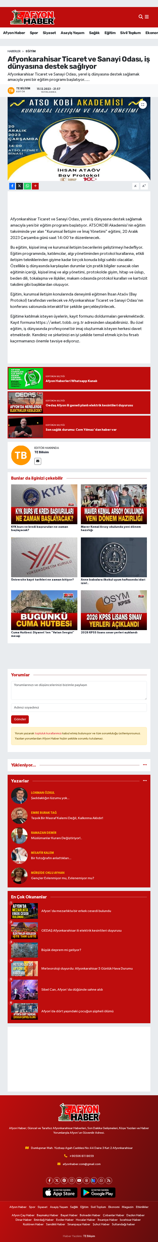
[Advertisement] (79, 1059)
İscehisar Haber (130, 1219)
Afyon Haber (14, 33)
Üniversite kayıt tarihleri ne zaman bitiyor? (42, 579)
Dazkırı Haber (136, 1215)
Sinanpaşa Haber (78, 1224)
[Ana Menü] (147, 17)
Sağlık (94, 33)
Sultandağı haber (123, 1224)
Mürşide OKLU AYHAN (47, 872)
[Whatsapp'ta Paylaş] (27, 186)
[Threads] (86, 1180)
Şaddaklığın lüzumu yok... (50, 798)
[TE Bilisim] (21, 455)
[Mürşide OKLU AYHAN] (19, 875)
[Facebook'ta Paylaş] (12, 186)
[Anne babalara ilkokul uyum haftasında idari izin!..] (114, 557)
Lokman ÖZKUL (43, 792)
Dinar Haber (24, 1219)
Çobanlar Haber (113, 1215)
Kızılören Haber (33, 1224)
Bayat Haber (69, 1215)
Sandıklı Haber (55, 1224)
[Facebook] (49, 1180)
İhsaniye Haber (108, 1219)
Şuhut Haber (101, 1224)
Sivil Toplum (130, 33)
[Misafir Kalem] (19, 855)
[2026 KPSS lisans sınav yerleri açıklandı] (114, 610)
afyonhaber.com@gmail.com (82, 1164)
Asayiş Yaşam (72, 33)
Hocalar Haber (85, 1219)
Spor (34, 33)
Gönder (20, 719)
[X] (56, 1180)
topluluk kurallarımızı (48, 733)
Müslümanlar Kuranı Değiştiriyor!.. (56, 838)
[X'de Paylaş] (19, 186)
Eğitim (110, 33)
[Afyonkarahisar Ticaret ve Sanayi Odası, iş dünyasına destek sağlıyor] (79, 139)
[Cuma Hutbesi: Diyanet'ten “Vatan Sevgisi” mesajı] (44, 610)
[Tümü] (145, 765)
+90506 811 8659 (82, 1156)
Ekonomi (114, 1207)
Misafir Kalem (42, 852)
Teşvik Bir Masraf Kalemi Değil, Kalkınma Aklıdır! (67, 818)
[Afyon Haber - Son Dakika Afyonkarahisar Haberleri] (32, 17)
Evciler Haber (65, 1219)
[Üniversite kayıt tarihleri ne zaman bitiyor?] (44, 557)
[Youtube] (79, 1180)
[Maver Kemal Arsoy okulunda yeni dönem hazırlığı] (114, 504)
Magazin (128, 1207)
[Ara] (141, 17)
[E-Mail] (37, 461)
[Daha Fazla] (35, 186)
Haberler (14, 51)
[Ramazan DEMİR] (19, 835)
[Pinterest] (64, 1180)
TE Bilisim (41, 452)
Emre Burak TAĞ (44, 812)
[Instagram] (71, 1180)
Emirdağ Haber (44, 1219)
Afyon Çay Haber (23, 1215)
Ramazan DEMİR (43, 832)
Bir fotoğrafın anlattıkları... (51, 858)
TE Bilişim (89, 1236)
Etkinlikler (142, 1207)
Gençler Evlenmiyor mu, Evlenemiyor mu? (62, 878)
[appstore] (60, 1193)
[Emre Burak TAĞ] (19, 815)
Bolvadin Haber (90, 1215)
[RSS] (108, 1180)
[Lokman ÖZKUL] (19, 795)
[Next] (94, 1180)
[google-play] (98, 1193)
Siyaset (49, 33)
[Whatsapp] (101, 1180)
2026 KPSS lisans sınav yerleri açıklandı (109, 632)
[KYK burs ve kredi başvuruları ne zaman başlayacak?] (44, 504)
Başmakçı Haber (47, 1215)
